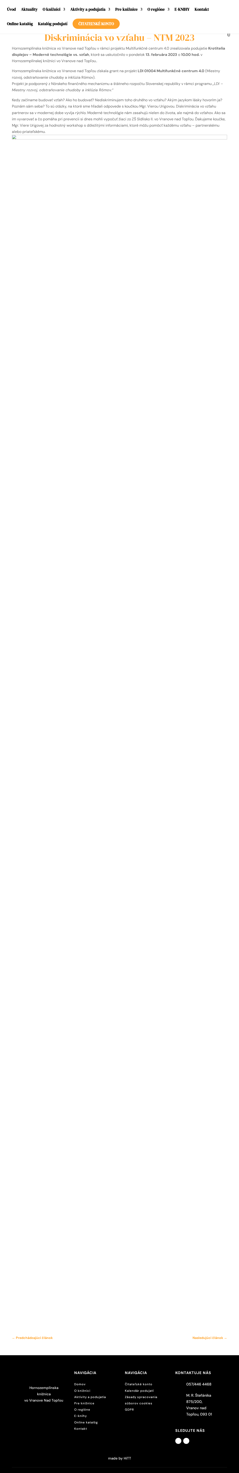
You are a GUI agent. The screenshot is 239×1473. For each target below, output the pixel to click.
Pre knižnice (126, 10)
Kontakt (202, 10)
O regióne (156, 10)
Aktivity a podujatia (87, 10)
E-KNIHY (182, 10)
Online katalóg (20, 24)
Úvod (11, 10)
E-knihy (80, 1416)
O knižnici (51, 10)
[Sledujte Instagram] (186, 1441)
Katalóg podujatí (52, 24)
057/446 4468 (198, 1384)
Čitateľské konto (96, 24)
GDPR (129, 1410)
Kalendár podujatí (139, 1391)
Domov (80, 1384)
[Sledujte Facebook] (178, 1441)
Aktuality (29, 10)
